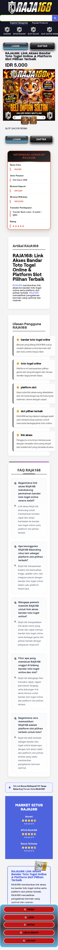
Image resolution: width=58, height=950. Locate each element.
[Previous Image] (5, 95)
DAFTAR (42, 46)
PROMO (30, 909)
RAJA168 (17, 285)
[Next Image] (52, 95)
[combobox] (26, 18)
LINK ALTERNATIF (30, 934)
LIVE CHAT (30, 941)
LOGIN (15, 46)
